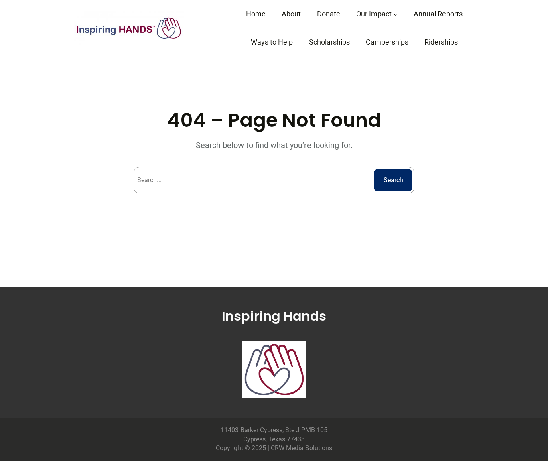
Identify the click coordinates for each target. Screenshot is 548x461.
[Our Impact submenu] (395, 14)
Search (393, 180)
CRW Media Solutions (301, 448)
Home (256, 14)
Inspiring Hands (274, 316)
